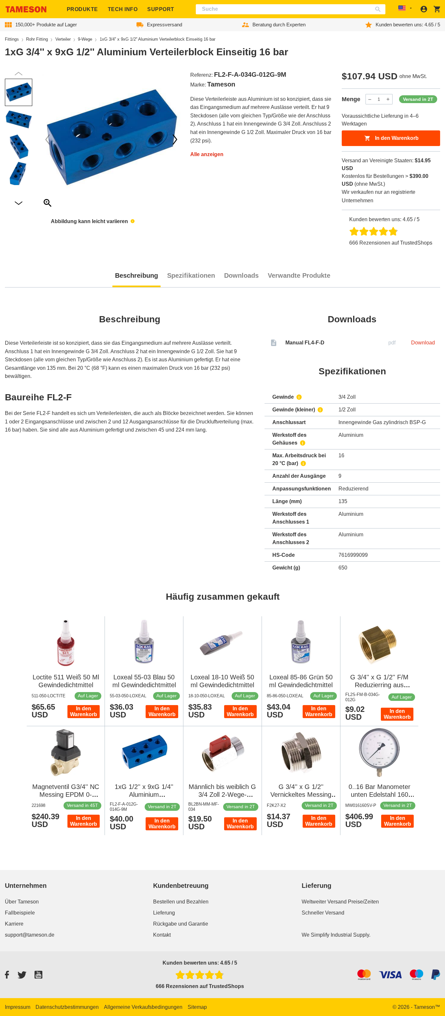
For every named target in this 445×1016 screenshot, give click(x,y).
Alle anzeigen (206, 154)
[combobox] (291, 9)
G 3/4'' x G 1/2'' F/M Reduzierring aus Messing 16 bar (379, 685)
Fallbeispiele (20, 913)
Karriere (14, 924)
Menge (351, 99)
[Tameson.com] (26, 9)
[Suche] (379, 9)
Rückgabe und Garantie (180, 924)
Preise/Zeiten (363, 901)
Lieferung (164, 913)
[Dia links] (175, 139)
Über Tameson (22, 901)
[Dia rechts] (47, 139)
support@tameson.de (29, 935)
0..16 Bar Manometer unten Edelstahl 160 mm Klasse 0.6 (379, 794)
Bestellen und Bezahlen (180, 901)
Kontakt (162, 935)
